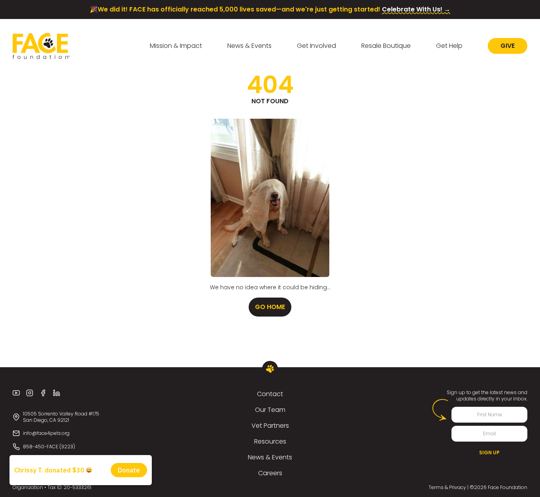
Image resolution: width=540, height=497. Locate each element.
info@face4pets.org (46, 433)
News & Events (249, 45)
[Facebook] (43, 392)
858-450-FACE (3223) (49, 446)
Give (507, 45)
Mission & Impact (176, 45)
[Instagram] (29, 392)
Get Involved (316, 45)
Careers (270, 473)
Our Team (270, 409)
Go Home (270, 306)
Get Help (449, 45)
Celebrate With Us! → (416, 9)
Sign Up (489, 452)
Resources (270, 441)
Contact (270, 393)
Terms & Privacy (447, 487)
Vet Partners (270, 425)
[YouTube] (16, 392)
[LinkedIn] (56, 392)
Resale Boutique (386, 45)
